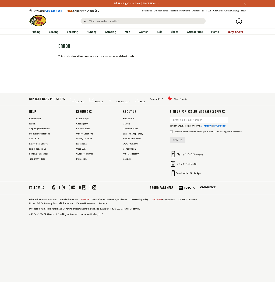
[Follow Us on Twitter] (62, 188)
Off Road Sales (161, 10)
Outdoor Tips (198, 10)
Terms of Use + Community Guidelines (104, 199)
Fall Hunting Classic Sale (135, 3)
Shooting (72, 32)
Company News (130, 128)
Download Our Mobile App (188, 173)
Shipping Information (39, 128)
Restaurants (81, 143)
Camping (110, 32)
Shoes (174, 32)
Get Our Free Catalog (186, 163)
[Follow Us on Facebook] (51, 188)
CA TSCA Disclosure (188, 199)
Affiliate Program (131, 153)
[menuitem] (36, 32)
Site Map (103, 203)
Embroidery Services (38, 143)
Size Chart (34, 138)
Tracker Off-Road (37, 158)
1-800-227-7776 (122, 101)
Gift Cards (218, 10)
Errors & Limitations (85, 203)
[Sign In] (240, 21)
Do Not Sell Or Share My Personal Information (51, 203)
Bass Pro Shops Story (133, 133)
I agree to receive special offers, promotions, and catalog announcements (208, 131)
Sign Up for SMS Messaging (190, 154)
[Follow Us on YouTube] (72, 188)
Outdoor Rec (195, 32)
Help (243, 10)
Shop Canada (180, 99)
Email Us (99, 101)
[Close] (244, 3)
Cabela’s (127, 158)
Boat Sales (147, 10)
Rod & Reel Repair (37, 148)
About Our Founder (132, 138)
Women (143, 32)
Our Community (130, 143)
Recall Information (69, 199)
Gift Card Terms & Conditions (43, 199)
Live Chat (79, 101)
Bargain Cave (235, 32)
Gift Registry (82, 123)
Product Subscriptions (39, 133)
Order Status (35, 118)
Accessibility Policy (139, 199)
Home (215, 32)
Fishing (36, 32)
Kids (159, 32)
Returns (32, 123)
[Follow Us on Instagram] (92, 188)
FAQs (142, 101)
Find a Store (128, 118)
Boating (53, 32)
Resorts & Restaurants (180, 10)
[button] (86, 21)
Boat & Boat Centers (38, 153)
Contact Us (206, 125)
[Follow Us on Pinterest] (82, 188)
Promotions (81, 158)
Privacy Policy (219, 125)
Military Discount (84, 138)
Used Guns (81, 148)
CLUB (209, 10)
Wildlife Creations (84, 133)
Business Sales (83, 128)
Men (127, 32)
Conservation (129, 148)
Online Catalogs (232, 10)
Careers (126, 123)
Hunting (91, 32)
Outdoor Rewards (84, 153)
